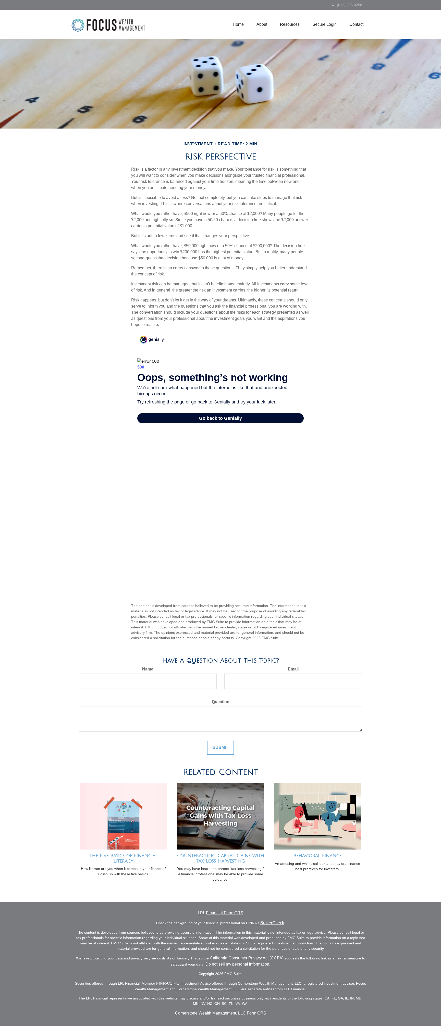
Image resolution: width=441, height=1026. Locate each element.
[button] (262, 24)
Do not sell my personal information (237, 964)
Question (220, 702)
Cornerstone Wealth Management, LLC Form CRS (220, 1013)
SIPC (174, 983)
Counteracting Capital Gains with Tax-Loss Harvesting (220, 858)
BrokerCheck (272, 923)
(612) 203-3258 (349, 5)
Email (293, 669)
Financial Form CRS (224, 913)
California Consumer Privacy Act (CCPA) (247, 958)
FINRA (162, 983)
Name (147, 669)
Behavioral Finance (317, 855)
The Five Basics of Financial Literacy (123, 858)
